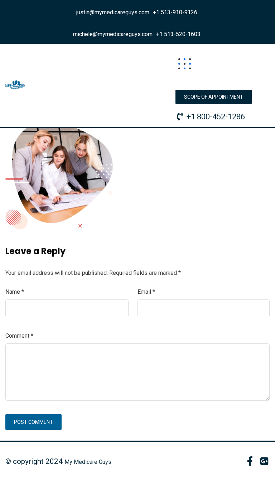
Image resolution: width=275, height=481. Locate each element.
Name (14, 291)
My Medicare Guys (87, 461)
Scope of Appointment (213, 97)
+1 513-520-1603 (178, 34)
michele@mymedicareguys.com (113, 34)
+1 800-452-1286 (216, 116)
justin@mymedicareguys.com (112, 12)
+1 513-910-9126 (175, 12)
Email (146, 291)
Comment (19, 335)
